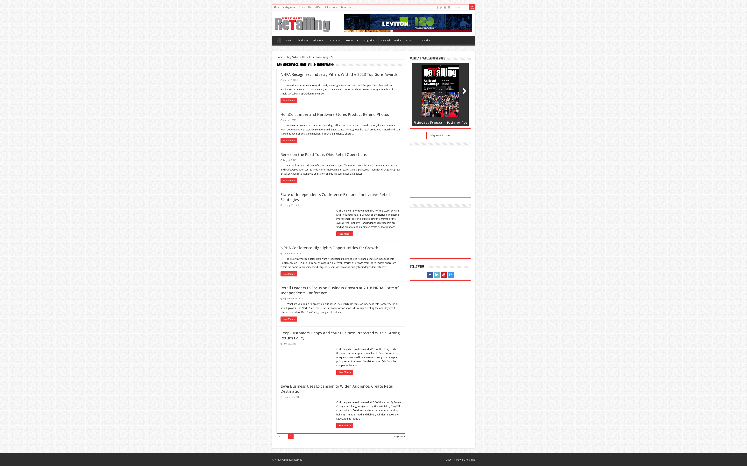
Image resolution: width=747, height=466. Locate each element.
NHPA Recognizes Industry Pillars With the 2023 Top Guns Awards (339, 74)
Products (351, 40)
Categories (368, 40)
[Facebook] (438, 7)
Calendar (425, 40)
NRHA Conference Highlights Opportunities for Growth (329, 248)
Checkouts (302, 40)
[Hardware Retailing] (302, 24)
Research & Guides (391, 40)
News (289, 40)
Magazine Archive (440, 135)
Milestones (319, 40)
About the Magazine (284, 7)
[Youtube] (445, 7)
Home (279, 40)
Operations (335, 40)
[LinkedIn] (441, 7)
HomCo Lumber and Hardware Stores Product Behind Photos (335, 114)
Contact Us (305, 7)
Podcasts (411, 40)
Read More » (289, 100)
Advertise (346, 7)
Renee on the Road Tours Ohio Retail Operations (324, 154)
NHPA (318, 7)
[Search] (472, 7)
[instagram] (449, 7)
